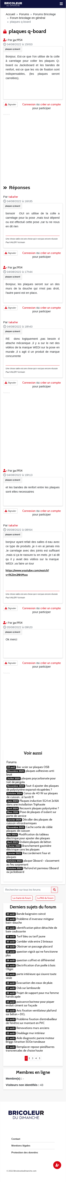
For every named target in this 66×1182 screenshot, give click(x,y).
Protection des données (24, 1152)
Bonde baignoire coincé (31, 914)
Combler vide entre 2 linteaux (34, 941)
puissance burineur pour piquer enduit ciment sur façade (30, 1003)
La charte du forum (22, 898)
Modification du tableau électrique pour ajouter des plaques (28, 836)
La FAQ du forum (45, 898)
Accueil (10, 14)
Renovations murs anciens (32, 1028)
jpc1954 (17, 40)
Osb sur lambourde (28, 988)
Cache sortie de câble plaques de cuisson (29, 829)
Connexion (29, 104)
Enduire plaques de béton (35, 842)
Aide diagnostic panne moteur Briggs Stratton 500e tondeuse (30, 1040)
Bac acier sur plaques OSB (33, 767)
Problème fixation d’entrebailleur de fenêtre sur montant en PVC (31, 1021)
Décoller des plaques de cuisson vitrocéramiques (29, 821)
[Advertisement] (33, 148)
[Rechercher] (54, 890)
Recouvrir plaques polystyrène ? (39, 808)
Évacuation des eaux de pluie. (34, 983)
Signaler (11, 104)
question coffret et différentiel (35, 960)
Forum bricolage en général (27, 18)
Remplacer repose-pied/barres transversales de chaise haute (30, 1048)
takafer (13, 197)
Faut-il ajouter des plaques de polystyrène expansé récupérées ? (32, 787)
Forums (24, 14)
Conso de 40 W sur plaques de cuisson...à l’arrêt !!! (32, 795)
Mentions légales (20, 1145)
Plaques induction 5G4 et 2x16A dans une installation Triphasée (32, 802)
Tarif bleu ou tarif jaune (30, 936)
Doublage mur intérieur (30, 1033)
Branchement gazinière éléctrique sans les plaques (28, 847)
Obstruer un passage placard (34, 946)
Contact (15, 1138)
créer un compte (50, 104)
